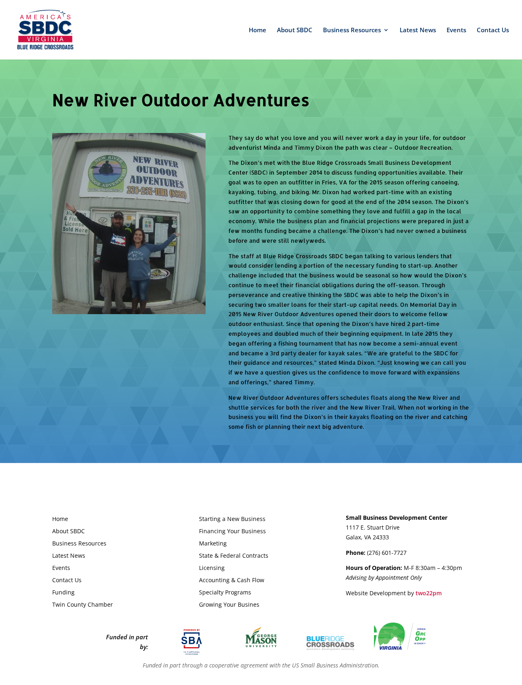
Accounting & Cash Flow (231, 580)
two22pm (429, 593)
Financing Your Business (232, 531)
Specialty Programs (225, 593)
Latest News (418, 30)
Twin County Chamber (82, 605)
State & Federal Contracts (233, 556)
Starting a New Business (232, 519)
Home (257, 30)
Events (456, 30)
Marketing (213, 544)
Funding (63, 593)
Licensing (212, 568)
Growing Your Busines (229, 605)
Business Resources (352, 30)
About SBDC (294, 30)
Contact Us (493, 30)
